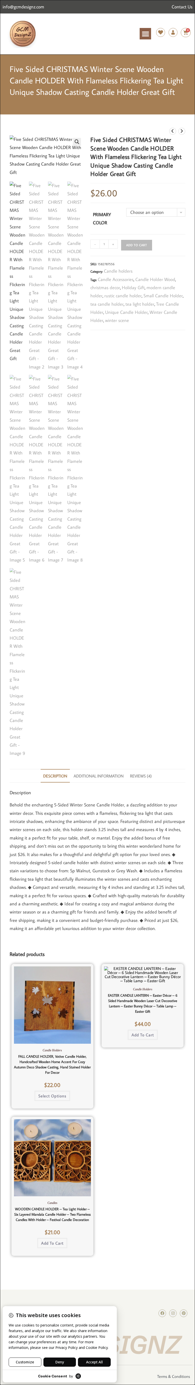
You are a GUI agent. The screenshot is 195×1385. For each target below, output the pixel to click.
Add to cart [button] (143, 1034)
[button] (145, 33)
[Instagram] (173, 1313)
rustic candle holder (123, 296)
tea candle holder (107, 304)
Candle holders (118, 271)
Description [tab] (55, 775)
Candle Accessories (116, 279)
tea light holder (139, 304)
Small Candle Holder (163, 296)
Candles (52, 1203)
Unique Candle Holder (126, 312)
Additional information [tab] (99, 775)
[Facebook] (162, 1313)
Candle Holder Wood (155, 279)
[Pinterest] (183, 1313)
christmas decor (105, 287)
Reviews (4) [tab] (141, 775)
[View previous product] (172, 131)
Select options (52, 1095)
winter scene (117, 320)
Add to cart (136, 245)
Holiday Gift (133, 287)
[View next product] (181, 131)
